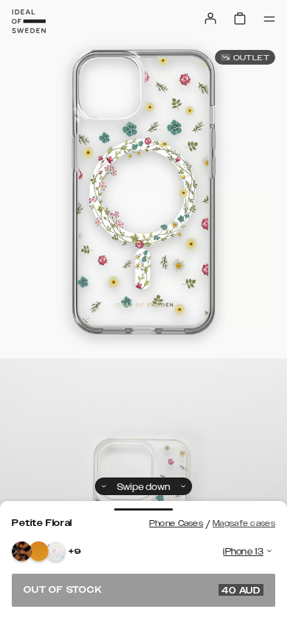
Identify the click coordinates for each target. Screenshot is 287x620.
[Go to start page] (29, 21)
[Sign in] (210, 18)
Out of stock (142, 590)
